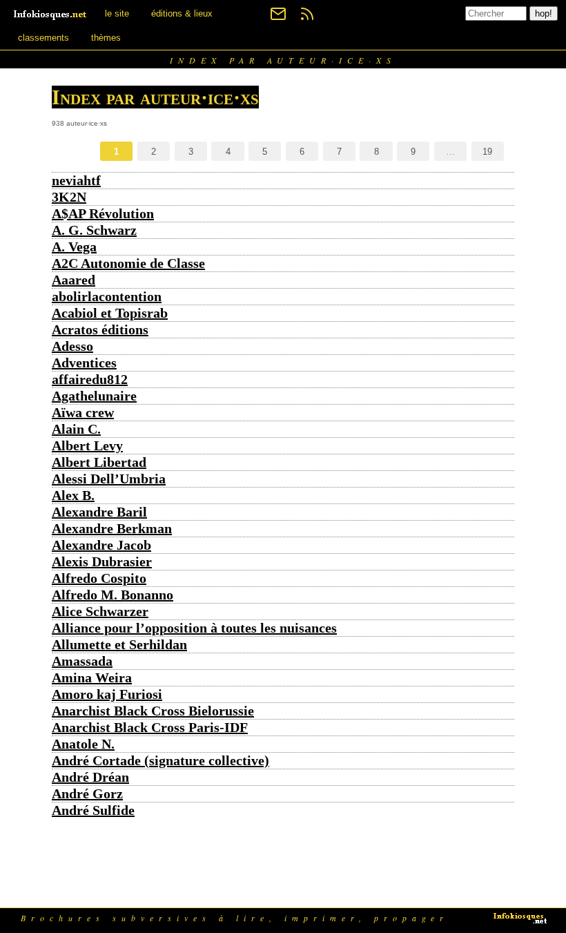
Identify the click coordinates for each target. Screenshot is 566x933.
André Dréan (90, 777)
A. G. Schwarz (94, 230)
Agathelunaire (94, 395)
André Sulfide (93, 810)
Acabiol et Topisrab (110, 312)
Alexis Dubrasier (102, 561)
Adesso (72, 346)
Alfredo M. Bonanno (112, 594)
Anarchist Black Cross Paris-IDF (150, 727)
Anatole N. (83, 743)
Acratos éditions (100, 329)
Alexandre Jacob (101, 544)
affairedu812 (90, 379)
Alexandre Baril (99, 511)
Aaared (73, 279)
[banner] (51, 13)
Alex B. (73, 495)
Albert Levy (87, 445)
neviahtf (76, 180)
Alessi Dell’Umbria (109, 478)
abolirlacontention (107, 296)
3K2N (69, 196)
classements (43, 37)
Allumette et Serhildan (119, 644)
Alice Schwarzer (100, 611)
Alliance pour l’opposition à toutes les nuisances (194, 627)
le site (117, 13)
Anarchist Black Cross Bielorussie (153, 710)
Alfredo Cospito (99, 578)
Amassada (82, 661)
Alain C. (76, 428)
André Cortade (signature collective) (160, 760)
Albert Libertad (99, 462)
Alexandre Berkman (112, 528)
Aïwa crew (83, 412)
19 (487, 151)
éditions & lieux (182, 13)
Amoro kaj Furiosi (107, 694)
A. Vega (74, 246)
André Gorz (87, 793)
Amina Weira (92, 677)
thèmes (106, 37)
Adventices (84, 362)
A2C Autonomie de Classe (128, 263)
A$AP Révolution (103, 213)
